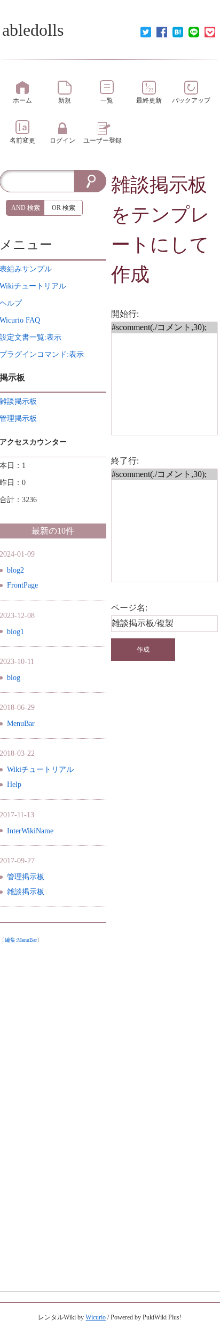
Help (14, 784)
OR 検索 (63, 208)
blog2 (15, 570)
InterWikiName (30, 831)
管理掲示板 (25, 877)
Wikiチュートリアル (40, 769)
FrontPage (22, 585)
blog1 (15, 632)
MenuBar (21, 724)
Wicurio (95, 1317)
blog (13, 678)
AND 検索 (25, 208)
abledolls (33, 30)
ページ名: (129, 607)
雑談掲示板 (159, 185)
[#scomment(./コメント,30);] (164, 327)
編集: (21, 940)
